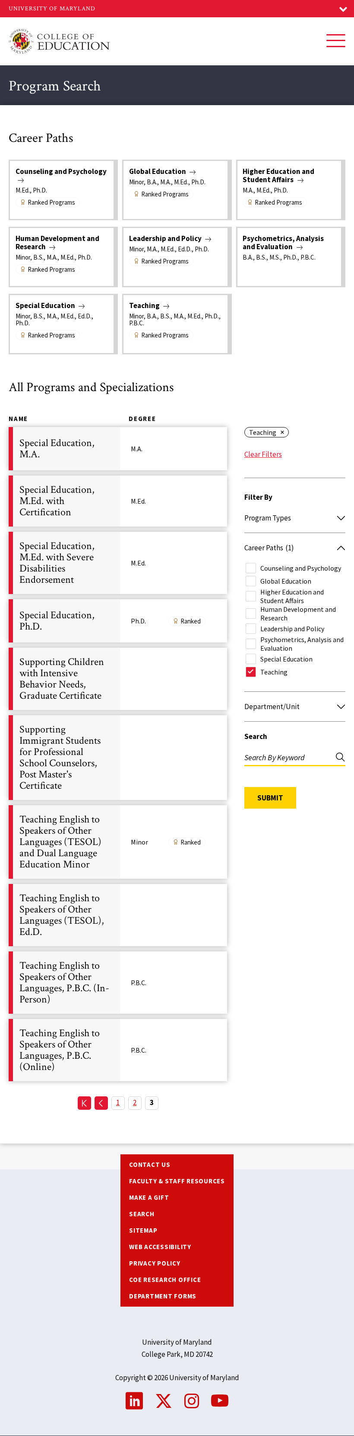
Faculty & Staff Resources (177, 1181)
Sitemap (143, 1230)
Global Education (285, 581)
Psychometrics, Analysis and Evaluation (302, 643)
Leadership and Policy (292, 628)
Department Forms (162, 1296)
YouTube (219, 1401)
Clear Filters (263, 454)
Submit (270, 798)
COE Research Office (165, 1279)
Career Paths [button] (269, 548)
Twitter (163, 1401)
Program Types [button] (267, 518)
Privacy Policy (154, 1263)
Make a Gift (149, 1197)
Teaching (262, 432)
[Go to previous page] (101, 1103)
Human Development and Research (298, 613)
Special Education (286, 659)
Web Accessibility (160, 1247)
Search (255, 736)
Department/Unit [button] (272, 706)
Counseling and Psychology (300, 568)
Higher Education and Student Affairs (292, 596)
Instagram (191, 1401)
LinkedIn (134, 1401)
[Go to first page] (84, 1103)
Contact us (150, 1164)
